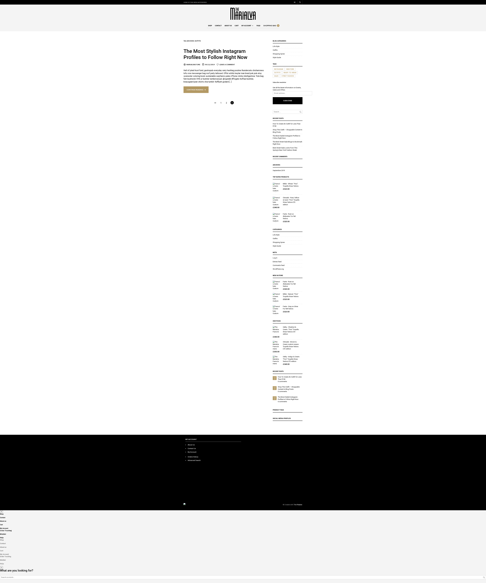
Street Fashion (288, 76)
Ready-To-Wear (290, 72)
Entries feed (277, 262)
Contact (218, 26)
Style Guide (277, 57)
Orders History (193, 457)
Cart (237, 26)
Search (484, 577)
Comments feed (279, 265)
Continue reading (195, 90)
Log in (275, 258)
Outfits (275, 50)
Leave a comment (227, 65)
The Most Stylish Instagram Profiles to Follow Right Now (215, 54)
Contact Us (192, 448)
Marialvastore (193, 65)
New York (290, 69)
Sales (276, 76)
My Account (246, 26)
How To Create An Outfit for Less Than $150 (290, 378)
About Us (191, 445)
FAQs (258, 26)
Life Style (276, 46)
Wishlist (3, 534)
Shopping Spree (279, 54)
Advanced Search (194, 460)
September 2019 (279, 170)
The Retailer (297, 505)
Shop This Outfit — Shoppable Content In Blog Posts (289, 388)
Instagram (278, 69)
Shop (210, 26)
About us (228, 26)
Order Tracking (6, 531)
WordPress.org (278, 269)
